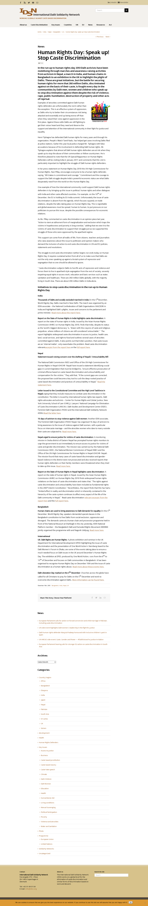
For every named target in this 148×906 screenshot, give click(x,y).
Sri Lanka (44, 719)
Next (107, 37)
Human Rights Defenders (48, 742)
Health (41, 738)
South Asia (45, 714)
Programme (43, 836)
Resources (101, 25)
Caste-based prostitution (50, 760)
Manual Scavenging (48, 807)
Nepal (49, 32)
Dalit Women (46, 784)
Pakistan (44, 709)
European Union (47, 839)
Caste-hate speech (48, 770)
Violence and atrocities (49, 822)
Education (45, 788)
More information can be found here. (88, 580)
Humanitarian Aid (47, 798)
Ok (131, 902)
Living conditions (47, 803)
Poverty (44, 817)
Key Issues (56, 25)
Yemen (43, 728)
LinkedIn (113, 2)
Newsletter (124, 2)
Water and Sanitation (49, 826)
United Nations (46, 844)
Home (39, 32)
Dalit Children (46, 779)
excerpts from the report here (58, 347)
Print (41, 63)
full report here (83, 347)
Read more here (69, 431)
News (90, 25)
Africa (43, 681)
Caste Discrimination (39, 25)
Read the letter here (52, 413)
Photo (41, 831)
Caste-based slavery (48, 765)
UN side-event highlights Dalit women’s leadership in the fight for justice (67, 628)
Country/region (45, 677)
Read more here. (63, 466)
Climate (44, 774)
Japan (43, 700)
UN (77, 25)
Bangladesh (56, 32)
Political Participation (49, 812)
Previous (100, 37)
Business (44, 755)
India (44, 32)
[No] (145, 903)
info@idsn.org (31, 889)
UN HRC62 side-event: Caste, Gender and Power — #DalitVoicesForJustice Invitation (71, 640)
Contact (22, 872)
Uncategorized (44, 853)
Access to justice (47, 751)
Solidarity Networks (46, 849)
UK (63, 32)
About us (23, 25)
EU (83, 25)
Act (110, 25)
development (44, 733)
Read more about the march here (66, 313)
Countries (68, 25)
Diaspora (44, 690)
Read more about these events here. (88, 567)
